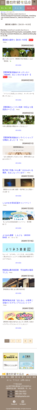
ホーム (3, 12)
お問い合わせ (25, 380)
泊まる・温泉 (31, 377)
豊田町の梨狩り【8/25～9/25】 (15, 40)
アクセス (34, 4)
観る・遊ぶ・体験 (7, 377)
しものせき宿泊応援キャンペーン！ (17, 203)
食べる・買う (20, 377)
